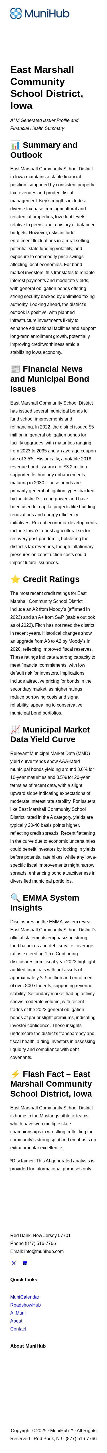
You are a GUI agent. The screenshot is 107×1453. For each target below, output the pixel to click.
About (16, 1321)
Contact (18, 1329)
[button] (94, 13)
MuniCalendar (24, 1297)
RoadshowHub (25, 1305)
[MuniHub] (39, 13)
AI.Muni (18, 1313)
